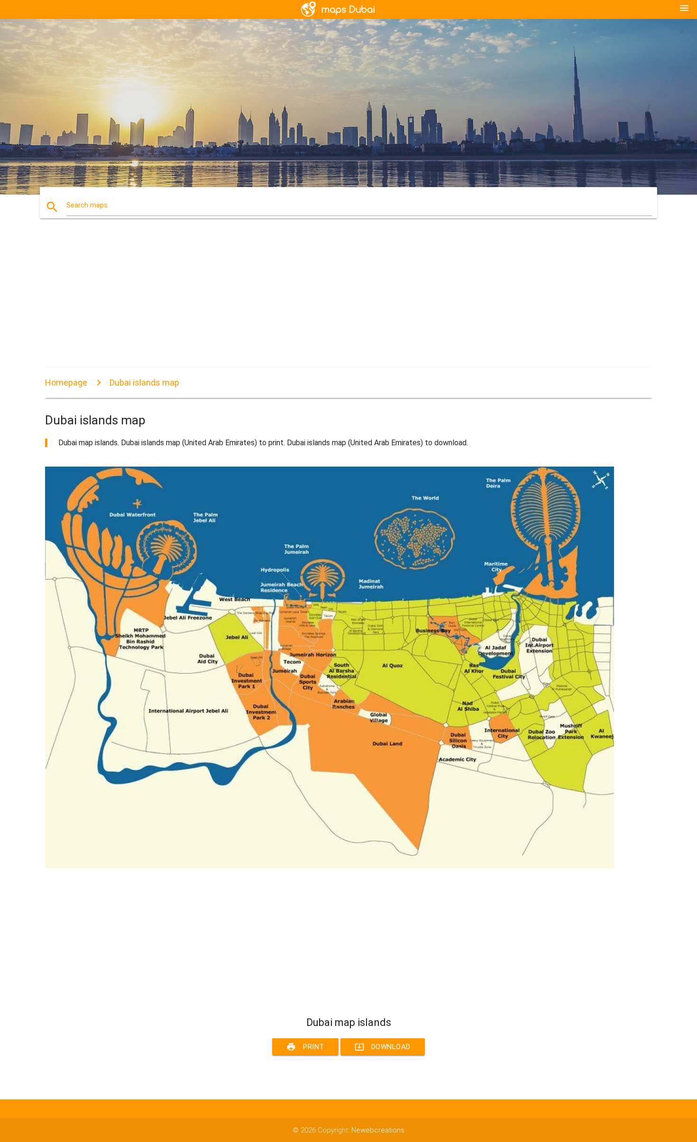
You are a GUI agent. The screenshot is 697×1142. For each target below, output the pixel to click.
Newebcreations (377, 1130)
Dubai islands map (144, 382)
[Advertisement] (329, 301)
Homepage (66, 382)
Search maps (87, 205)
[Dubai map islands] (329, 866)
